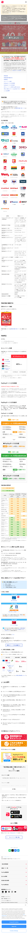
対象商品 (6, 79)
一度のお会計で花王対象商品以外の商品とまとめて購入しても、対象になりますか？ (14, 695)
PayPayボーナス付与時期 (9, 83)
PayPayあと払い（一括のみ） (7, 369)
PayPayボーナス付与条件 (17, 70)
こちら (9, 12)
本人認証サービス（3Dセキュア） (10, 666)
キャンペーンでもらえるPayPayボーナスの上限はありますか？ (14, 715)
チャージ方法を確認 (6, 361)
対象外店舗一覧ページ (20, 108)
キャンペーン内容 (7, 81)
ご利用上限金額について (20, 675)
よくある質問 (7, 90)
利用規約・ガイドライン (5, 896)
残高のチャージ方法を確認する (13, 645)
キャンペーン (7, 856)
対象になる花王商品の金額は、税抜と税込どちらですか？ (14, 700)
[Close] (25, 905)
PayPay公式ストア (13, 832)
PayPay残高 (8, 662)
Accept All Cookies (14, 922)
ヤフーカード (4, 670)
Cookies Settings (14, 930)
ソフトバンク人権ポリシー (6, 900)
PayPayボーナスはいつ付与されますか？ (11, 719)
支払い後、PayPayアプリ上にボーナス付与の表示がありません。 (14, 724)
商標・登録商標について (5, 898)
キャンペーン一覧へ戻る (14, 837)
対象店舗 (6, 75)
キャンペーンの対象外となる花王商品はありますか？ (14, 691)
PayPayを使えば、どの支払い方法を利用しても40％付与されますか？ (14, 710)
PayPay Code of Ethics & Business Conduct (9, 902)
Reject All (14, 926)
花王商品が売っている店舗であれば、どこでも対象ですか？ (14, 687)
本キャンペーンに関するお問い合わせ (12, 87)
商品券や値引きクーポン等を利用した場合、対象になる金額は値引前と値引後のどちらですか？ (14, 705)
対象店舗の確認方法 (8, 77)
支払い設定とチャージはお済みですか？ (12, 88)
